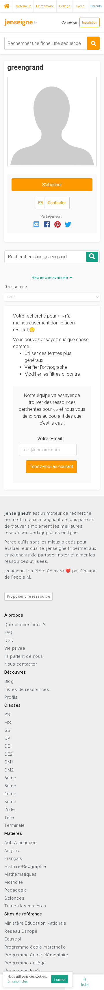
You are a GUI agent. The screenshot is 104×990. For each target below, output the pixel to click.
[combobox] (52, 43)
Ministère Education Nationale (35, 923)
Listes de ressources (26, 689)
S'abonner (52, 184)
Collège (64, 6)
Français (13, 858)
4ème (10, 793)
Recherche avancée (51, 277)
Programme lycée (23, 970)
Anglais (11, 850)
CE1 (8, 746)
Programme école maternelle (35, 947)
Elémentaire (45, 6)
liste (84, 982)
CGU (9, 640)
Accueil (6, 5)
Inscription (89, 22)
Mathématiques (20, 874)
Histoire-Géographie (25, 866)
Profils (11, 697)
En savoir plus (18, 981)
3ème (10, 801)
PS (7, 714)
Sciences (14, 898)
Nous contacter (20, 664)
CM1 (9, 762)
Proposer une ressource (28, 596)
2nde (9, 809)
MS (7, 722)
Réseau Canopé (21, 931)
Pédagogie (15, 890)
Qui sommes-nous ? (25, 624)
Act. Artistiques (20, 842)
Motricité (13, 882)
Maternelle (23, 6)
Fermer (60, 979)
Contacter (56, 202)
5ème (10, 785)
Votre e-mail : (50, 438)
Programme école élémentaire (36, 954)
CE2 (8, 754)
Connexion (69, 22)
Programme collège (25, 963)
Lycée (80, 6)
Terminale (14, 825)
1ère (9, 817)
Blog (9, 681)
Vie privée (14, 648)
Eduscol (12, 939)
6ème (10, 777)
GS (7, 730)
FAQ (8, 632)
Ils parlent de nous (23, 656)
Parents (96, 6)
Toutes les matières (25, 906)
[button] (36, 224)
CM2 (9, 770)
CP (7, 738)
